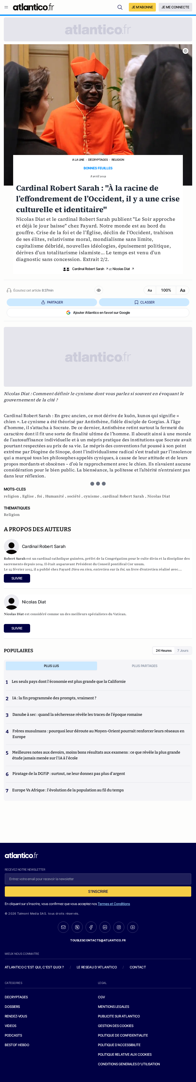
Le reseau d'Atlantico (97, 967)
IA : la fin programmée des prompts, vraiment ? (54, 698)
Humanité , (56, 496)
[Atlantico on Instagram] (118, 927)
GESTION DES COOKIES (115, 1026)
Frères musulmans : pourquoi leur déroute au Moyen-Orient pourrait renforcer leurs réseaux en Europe (98, 734)
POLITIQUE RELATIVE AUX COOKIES (125, 1054)
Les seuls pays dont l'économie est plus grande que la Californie (69, 681)
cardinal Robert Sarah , (125, 496)
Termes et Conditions (114, 904)
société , (75, 496)
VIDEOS (10, 1026)
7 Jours (182, 650)
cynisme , (93, 496)
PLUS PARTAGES (145, 666)
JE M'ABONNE (142, 7)
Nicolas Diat (121, 269)
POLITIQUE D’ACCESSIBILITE (119, 1045)
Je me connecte (175, 7)
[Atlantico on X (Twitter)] (77, 927)
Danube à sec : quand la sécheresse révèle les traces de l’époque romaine (77, 714)
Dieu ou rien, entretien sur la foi (97, 569)
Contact (138, 967)
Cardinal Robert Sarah (88, 269)
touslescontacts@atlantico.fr (98, 940)
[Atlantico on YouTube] (132, 927)
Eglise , (29, 496)
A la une (78, 159)
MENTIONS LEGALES (113, 1007)
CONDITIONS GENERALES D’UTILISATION (129, 1064)
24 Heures (164, 650)
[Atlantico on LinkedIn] (104, 927)
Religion (118, 159)
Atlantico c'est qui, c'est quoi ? (34, 967)
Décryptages (98, 159)
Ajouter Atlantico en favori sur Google (101, 312)
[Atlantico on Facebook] (91, 927)
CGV (101, 997)
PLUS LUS (51, 666)
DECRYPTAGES (16, 997)
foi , (41, 496)
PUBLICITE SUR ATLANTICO (119, 1016)
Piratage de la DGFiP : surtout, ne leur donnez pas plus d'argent (68, 773)
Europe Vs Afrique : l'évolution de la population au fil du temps (68, 790)
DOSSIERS (12, 1007)
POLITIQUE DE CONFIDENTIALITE (123, 1035)
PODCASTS (13, 1035)
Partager (55, 302)
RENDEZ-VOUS (16, 1016)
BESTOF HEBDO (17, 1045)
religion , (13, 496)
